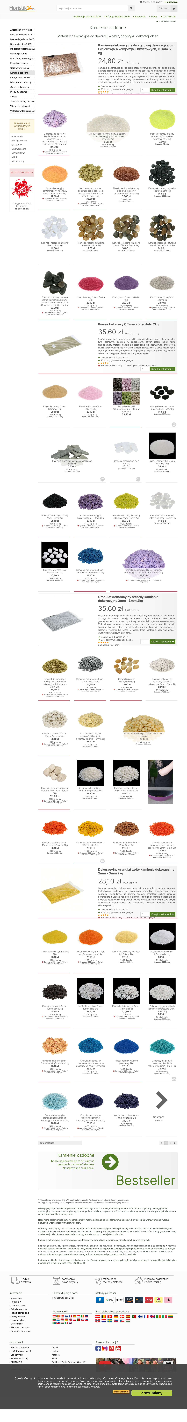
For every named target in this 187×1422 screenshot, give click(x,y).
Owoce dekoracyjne (19, 87)
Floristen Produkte (20, 1347)
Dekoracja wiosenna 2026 (22, 49)
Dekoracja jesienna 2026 (87, 16)
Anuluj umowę (18, 1316)
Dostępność (17, 1323)
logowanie (172, 2)
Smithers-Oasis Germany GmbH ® (69, 1362)
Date (15, 157)
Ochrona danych (19, 1305)
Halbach (56, 1351)
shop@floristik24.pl (64, 1298)
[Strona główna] (157, 21)
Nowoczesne (19, 149)
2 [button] (170, 1143)
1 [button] (166, 1143)
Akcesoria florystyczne (21, 30)
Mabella (56, 1355)
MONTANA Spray (19, 1358)
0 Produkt (163, 8)
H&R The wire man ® (21, 1351)
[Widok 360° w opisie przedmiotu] (174, 424)
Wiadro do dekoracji (20, 106)
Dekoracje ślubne (18, 53)
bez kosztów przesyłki (79, 1200)
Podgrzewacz (20, 140)
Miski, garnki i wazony (20, 82)
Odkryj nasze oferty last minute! (22, 206)
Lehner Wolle (17, 1355)
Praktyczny (18, 161)
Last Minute (169, 16)
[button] (174, 1143)
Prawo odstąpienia (20, 1313)
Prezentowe (19, 153)
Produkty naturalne (19, 92)
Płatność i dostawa (20, 1327)
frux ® (55, 1347)
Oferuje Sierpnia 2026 (118, 16)
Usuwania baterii (19, 1320)
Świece (13, 96)
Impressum (16, 1298)
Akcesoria (18, 136)
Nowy (153, 16)
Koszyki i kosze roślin (20, 77)
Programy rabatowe (20, 1331)
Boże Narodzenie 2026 (21, 34)
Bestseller (140, 16)
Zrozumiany (152, 1393)
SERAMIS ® (16, 1362)
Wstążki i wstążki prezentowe (22, 111)
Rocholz (56, 1358)
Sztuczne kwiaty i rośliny (22, 101)
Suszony (17, 144)
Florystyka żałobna (19, 63)
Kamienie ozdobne (19, 73)
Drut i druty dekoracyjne (21, 58)
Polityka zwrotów (19, 1309)
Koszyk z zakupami (152, 2)
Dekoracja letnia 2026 (20, 44)
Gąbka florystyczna (19, 68)
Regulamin (16, 1302)
